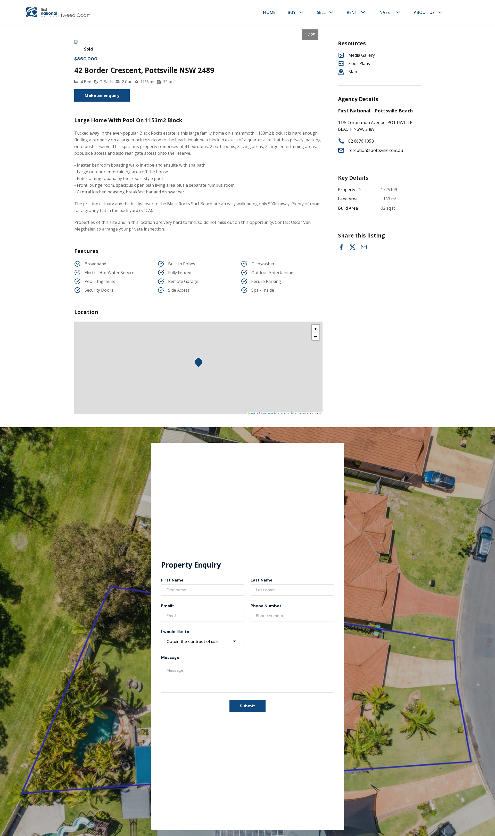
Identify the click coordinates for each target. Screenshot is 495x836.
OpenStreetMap (300, 413)
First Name (172, 580)
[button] (200, 363)
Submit (247, 706)
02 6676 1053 (361, 141)
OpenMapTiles (283, 413)
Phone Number (266, 606)
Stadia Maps (267, 413)
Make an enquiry (102, 95)
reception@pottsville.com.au (375, 150)
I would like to (175, 631)
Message (170, 657)
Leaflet (253, 413)
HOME (269, 12)
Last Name (262, 580)
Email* (167, 606)
